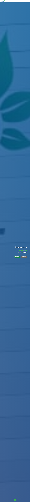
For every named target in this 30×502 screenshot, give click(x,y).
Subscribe (17, 256)
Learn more (24, 256)
